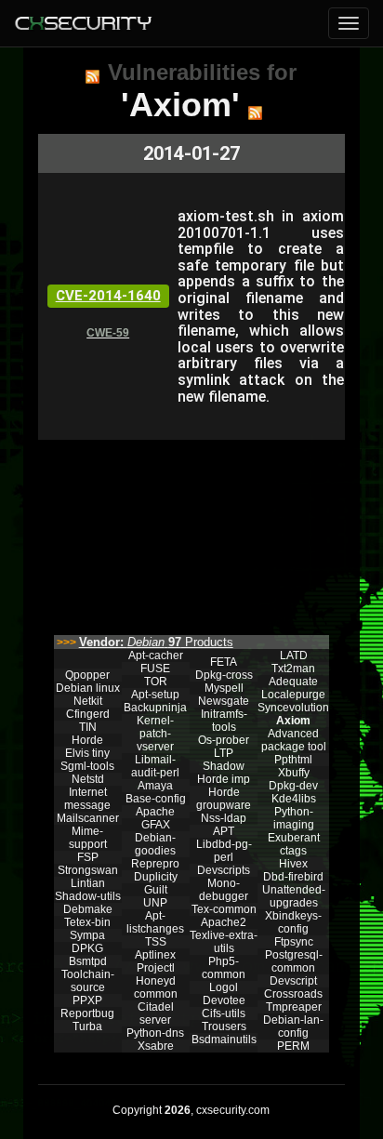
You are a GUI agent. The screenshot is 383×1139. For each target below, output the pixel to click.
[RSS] (92, 76)
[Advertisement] (191, 533)
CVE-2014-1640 (108, 295)
